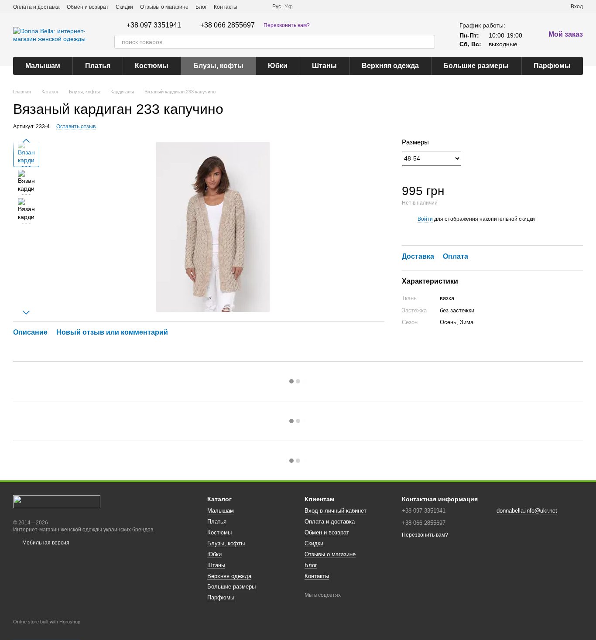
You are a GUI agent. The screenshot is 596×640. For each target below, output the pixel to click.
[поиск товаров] (428, 42)
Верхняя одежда (390, 65)
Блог (201, 7)
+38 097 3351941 (154, 25)
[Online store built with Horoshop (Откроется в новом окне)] (46, 629)
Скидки (124, 7)
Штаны (324, 65)
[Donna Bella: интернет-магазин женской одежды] (56, 501)
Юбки (278, 65)
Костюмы (151, 65)
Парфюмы (552, 65)
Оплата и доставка (36, 7)
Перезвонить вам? (287, 25)
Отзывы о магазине (164, 7)
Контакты (225, 7)
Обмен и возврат (88, 7)
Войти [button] (425, 219)
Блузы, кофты (218, 65)
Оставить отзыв (76, 126)
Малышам (42, 65)
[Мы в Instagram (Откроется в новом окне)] (260, 6)
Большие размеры (476, 65)
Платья (97, 65)
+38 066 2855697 (227, 25)
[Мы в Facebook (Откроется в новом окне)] (249, 6)
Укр (288, 6)
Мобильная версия (45, 543)
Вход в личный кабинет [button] (336, 510)
